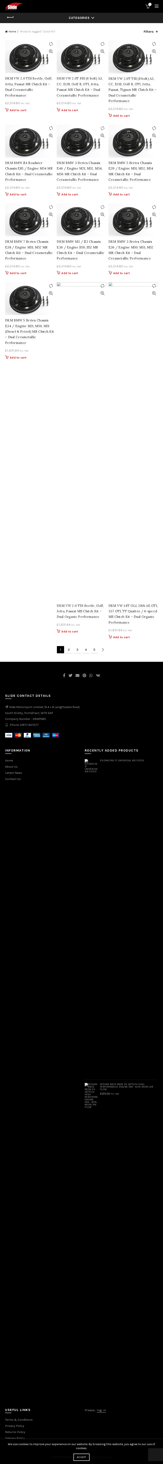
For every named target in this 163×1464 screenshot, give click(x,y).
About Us (11, 766)
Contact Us (13, 779)
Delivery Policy (15, 1438)
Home (12, 31)
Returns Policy (15, 1432)
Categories (79, 18)
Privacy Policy (14, 1426)
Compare (51, 44)
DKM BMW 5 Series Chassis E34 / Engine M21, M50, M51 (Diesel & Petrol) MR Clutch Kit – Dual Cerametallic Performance (29, 331)
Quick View (51, 51)
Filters (149, 31)
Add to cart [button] (18, 110)
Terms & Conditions (19, 1420)
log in (101, 1410)
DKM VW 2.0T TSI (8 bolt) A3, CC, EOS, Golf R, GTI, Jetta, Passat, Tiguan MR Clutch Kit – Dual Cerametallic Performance (132, 90)
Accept (81, 1457)
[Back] (10, 17)
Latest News (13, 773)
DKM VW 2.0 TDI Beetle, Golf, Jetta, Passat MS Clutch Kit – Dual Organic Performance (80, 611)
